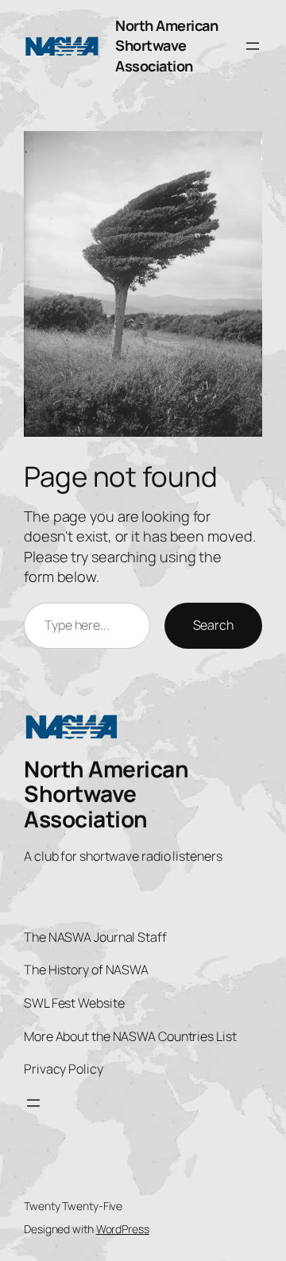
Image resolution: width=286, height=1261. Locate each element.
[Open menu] (252, 46)
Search (213, 625)
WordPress (122, 1228)
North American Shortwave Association (166, 45)
